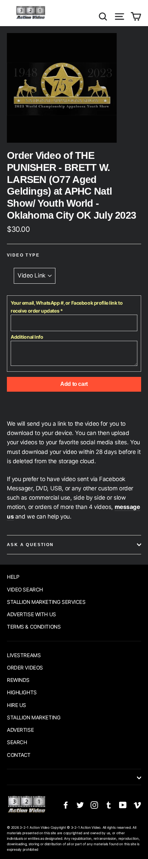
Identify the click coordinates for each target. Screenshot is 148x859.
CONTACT (19, 755)
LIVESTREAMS (24, 655)
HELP (13, 577)
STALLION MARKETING (33, 717)
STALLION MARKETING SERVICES (46, 602)
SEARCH (17, 742)
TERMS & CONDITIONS (34, 626)
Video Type (23, 255)
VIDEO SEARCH (25, 589)
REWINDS (18, 680)
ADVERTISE (20, 730)
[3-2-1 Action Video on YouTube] (123, 804)
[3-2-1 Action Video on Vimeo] (137, 804)
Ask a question (30, 544)
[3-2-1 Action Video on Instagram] (94, 804)
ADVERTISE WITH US (31, 614)
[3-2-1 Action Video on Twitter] (80, 804)
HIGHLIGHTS (22, 692)
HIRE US (16, 705)
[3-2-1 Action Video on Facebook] (66, 804)
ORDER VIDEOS (25, 667)
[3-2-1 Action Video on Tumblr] (109, 804)
